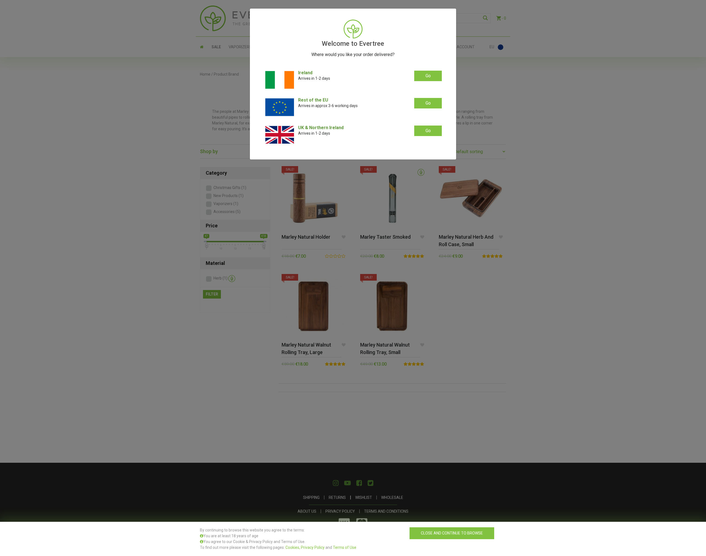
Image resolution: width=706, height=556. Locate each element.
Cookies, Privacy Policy (305, 547)
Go (428, 75)
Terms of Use (344, 547)
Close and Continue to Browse (452, 533)
